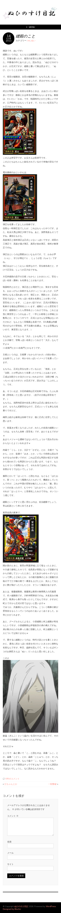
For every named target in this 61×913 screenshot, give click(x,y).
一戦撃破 (52, 784)
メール (10, 853)
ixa (28, 40)
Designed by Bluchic (12, 909)
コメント (12, 815)
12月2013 (8, 39)
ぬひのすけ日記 (21, 906)
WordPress (51, 906)
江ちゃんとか (10, 784)
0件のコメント (13, 778)
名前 (9, 841)
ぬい (33, 40)
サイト (10, 864)
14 (8, 36)
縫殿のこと (25, 35)
